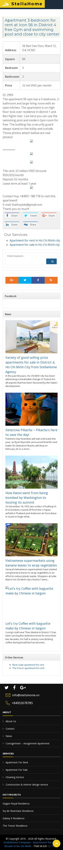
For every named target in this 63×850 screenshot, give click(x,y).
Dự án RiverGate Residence (18, 811)
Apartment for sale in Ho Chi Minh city (35, 245)
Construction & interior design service (26, 784)
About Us (10, 721)
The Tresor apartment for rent (28, 668)
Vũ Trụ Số (53, 846)
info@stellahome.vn (25, 695)
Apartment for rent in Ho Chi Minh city (35, 240)
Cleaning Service (14, 777)
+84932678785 (22, 703)
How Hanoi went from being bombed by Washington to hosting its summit (26, 497)
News (8, 736)
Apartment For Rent (16, 762)
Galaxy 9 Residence (13, 818)
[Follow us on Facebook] (38, 280)
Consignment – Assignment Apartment (27, 743)
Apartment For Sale (16, 769)
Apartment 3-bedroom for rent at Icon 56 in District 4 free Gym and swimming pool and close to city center (32, 27)
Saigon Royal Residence (16, 803)
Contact (10, 728)
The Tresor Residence (15, 825)
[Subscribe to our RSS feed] (12, 280)
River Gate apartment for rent (28, 664)
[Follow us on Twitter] (25, 280)
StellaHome (27, 3)
